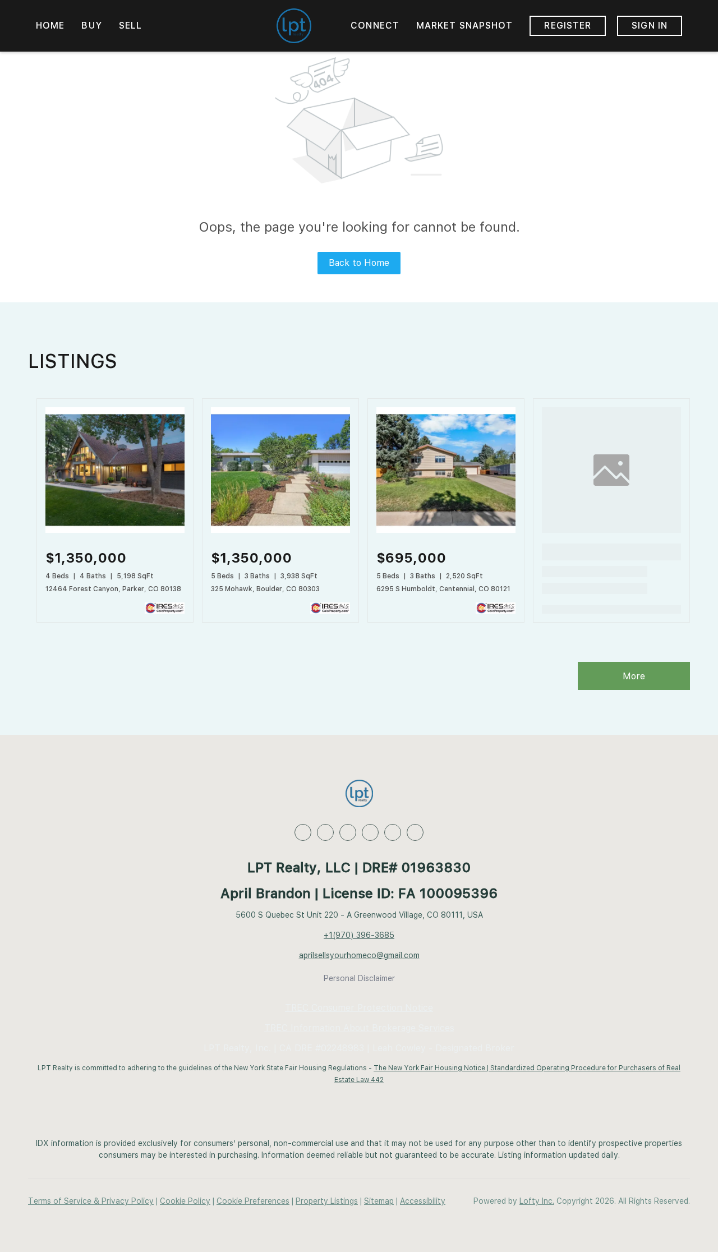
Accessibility (422, 1200)
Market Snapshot (464, 25)
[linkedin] (325, 832)
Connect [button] (375, 25)
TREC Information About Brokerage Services (359, 1028)
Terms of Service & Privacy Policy (91, 1200)
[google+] (415, 832)
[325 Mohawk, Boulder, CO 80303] (280, 530)
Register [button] (567, 25)
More (634, 676)
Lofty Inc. (536, 1200)
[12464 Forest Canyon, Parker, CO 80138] (115, 530)
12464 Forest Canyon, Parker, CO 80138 (113, 589)
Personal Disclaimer (359, 978)
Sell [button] (130, 25)
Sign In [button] (650, 25)
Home (50, 25)
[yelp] (370, 832)
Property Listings (327, 1200)
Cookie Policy (185, 1200)
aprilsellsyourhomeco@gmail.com (359, 955)
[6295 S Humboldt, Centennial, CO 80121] (446, 530)
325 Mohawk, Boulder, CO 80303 (265, 589)
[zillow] (347, 832)
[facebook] (302, 832)
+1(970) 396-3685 (359, 935)
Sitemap (379, 1200)
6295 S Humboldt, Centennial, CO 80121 (443, 589)
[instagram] (392, 832)
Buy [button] (91, 25)
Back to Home (359, 262)
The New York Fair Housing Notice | (432, 1068)
